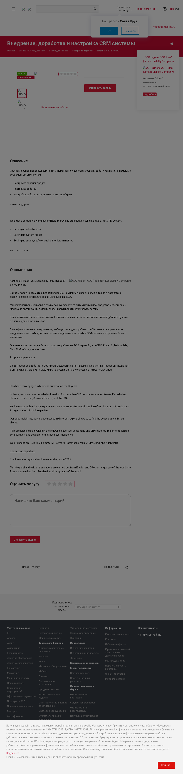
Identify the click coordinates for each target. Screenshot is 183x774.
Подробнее (12, 753)
